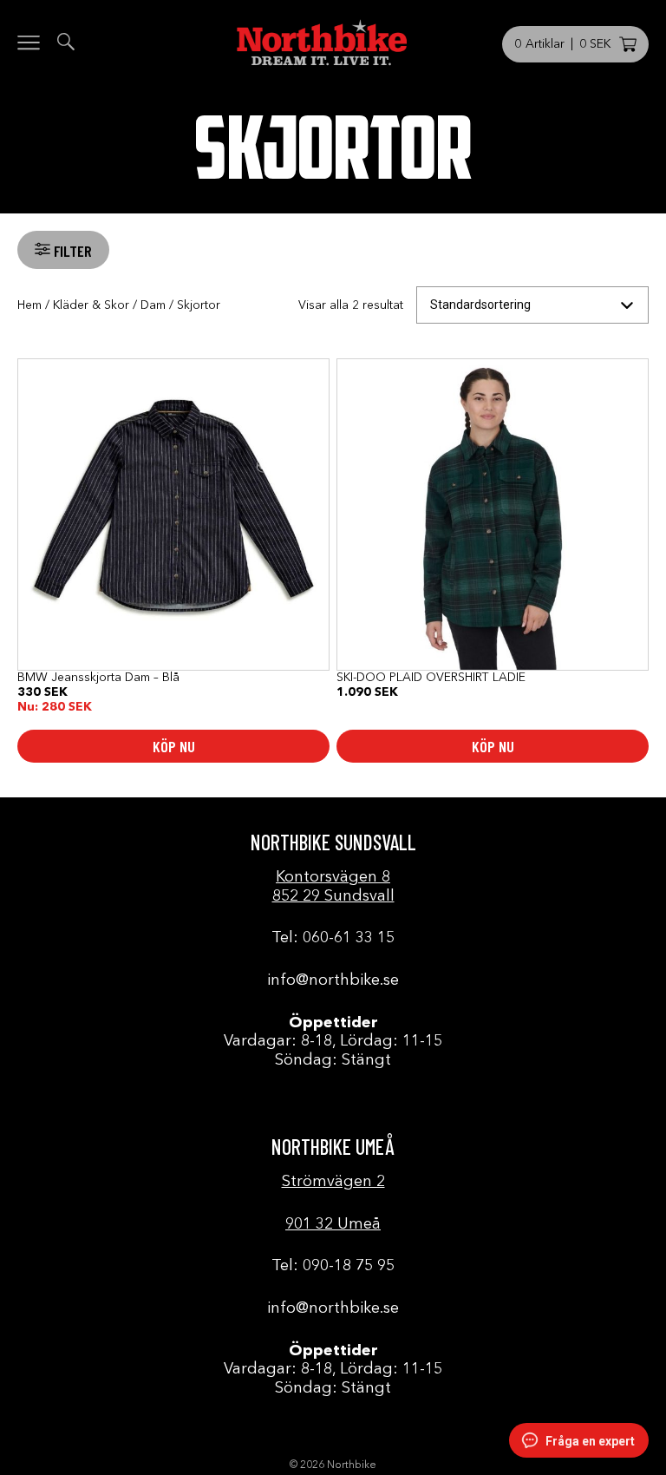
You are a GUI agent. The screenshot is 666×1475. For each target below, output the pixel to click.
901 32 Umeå (333, 1224)
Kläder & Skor (91, 305)
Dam (153, 305)
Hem (29, 305)
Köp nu (174, 746)
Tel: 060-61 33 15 (333, 938)
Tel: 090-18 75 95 (333, 1266)
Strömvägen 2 (333, 1182)
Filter (71, 250)
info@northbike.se (333, 980)
